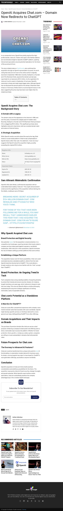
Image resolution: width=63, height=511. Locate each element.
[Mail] (27, 501)
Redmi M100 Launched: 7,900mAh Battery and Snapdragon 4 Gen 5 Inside (47, 49)
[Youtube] (22, 428)
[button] (60, 2)
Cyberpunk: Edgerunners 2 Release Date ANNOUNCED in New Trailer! (47, 37)
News (6, 9)
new (37, 351)
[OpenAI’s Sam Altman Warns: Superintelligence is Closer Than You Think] (34, 464)
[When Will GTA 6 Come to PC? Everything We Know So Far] (58, 27)
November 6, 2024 (29, 227)
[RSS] (35, 501)
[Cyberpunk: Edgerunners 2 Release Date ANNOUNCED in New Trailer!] (58, 37)
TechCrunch (20, 68)
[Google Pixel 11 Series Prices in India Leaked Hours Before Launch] (58, 69)
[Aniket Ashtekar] (2, 21)
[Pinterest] (20, 25)
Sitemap (24, 509)
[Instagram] (15, 428)
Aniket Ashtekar (8, 21)
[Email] (27, 25)
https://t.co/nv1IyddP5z (22, 223)
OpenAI (7, 409)
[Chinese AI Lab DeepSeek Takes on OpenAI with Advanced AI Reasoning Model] (21, 464)
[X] (16, 25)
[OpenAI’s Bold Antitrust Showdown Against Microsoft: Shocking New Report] (34, 446)
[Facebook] (12, 25)
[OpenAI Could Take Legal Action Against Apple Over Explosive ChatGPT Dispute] (7, 446)
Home (2, 9)
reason (11, 242)
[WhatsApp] (23, 25)
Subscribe (35, 397)
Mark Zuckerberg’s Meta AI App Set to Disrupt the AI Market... (7, 471)
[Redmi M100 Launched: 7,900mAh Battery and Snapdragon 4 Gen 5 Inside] (58, 48)
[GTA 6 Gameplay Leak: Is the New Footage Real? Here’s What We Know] (58, 59)
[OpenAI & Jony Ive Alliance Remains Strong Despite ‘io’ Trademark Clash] (21, 446)
